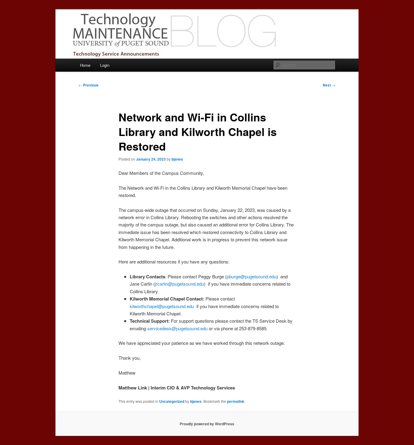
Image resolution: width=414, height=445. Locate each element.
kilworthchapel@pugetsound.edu (162, 306)
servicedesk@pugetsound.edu (177, 328)
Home (85, 65)
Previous (88, 85)
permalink (235, 401)
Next (329, 85)
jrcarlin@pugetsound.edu (179, 283)
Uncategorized (171, 401)
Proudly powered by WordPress (207, 423)
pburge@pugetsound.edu (251, 276)
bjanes (177, 159)
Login (104, 65)
